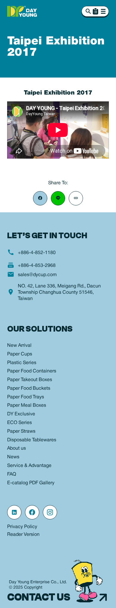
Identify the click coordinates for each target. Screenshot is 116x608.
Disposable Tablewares (31, 440)
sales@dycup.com (37, 275)
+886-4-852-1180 (37, 253)
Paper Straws (21, 431)
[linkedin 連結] (14, 512)
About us (16, 448)
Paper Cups (19, 354)
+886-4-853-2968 (37, 266)
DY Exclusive (21, 414)
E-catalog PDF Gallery (30, 483)
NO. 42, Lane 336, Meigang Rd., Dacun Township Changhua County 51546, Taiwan (59, 292)
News (13, 457)
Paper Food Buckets (28, 388)
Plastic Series (21, 363)
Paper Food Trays (25, 397)
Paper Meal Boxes (26, 405)
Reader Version (23, 535)
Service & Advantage (29, 466)
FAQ (11, 474)
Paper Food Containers (31, 371)
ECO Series (19, 423)
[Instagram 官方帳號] (50, 512)
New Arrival (19, 346)
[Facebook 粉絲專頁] (32, 512)
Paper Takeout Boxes (29, 380)
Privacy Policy (22, 527)
